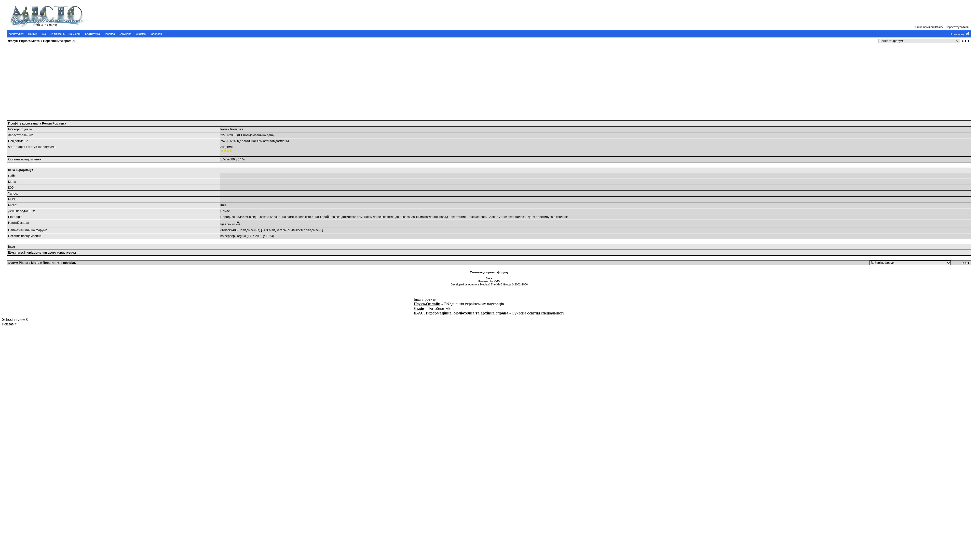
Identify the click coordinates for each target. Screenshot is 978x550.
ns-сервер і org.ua (233, 236)
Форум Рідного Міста (24, 41)
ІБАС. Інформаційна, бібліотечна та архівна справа (461, 313)
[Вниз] (965, 41)
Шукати (14, 252)
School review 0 (15, 319)
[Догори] (966, 263)
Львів (419, 308)
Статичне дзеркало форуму (489, 272)
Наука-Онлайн (427, 304)
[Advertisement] (155, 80)
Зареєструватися (957, 27)
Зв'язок (225, 230)
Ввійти (939, 27)
